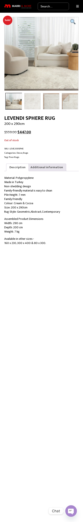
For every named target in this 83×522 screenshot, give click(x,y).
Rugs (25, 153)
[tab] (17, 167)
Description (17, 167)
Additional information (46, 167)
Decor (19, 153)
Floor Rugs (14, 157)
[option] (41, 54)
